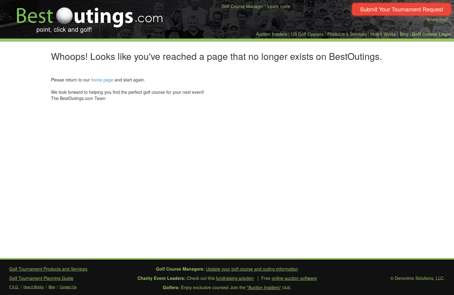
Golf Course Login (431, 34)
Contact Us (68, 286)
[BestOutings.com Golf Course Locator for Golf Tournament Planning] (90, 18)
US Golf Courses (307, 34)
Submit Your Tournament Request (401, 9)
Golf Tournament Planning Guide (41, 278)
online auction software (294, 278)
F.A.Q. (14, 286)
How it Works (383, 34)
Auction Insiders (271, 34)
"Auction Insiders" (264, 287)
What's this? (437, 19)
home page (102, 80)
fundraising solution (235, 278)
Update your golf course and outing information (252, 269)
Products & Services (347, 34)
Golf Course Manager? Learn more (255, 6)
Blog (404, 34)
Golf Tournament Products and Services (48, 269)
